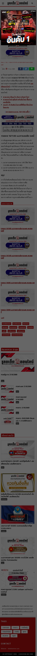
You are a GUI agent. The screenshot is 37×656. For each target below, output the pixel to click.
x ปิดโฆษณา (33, 11)
